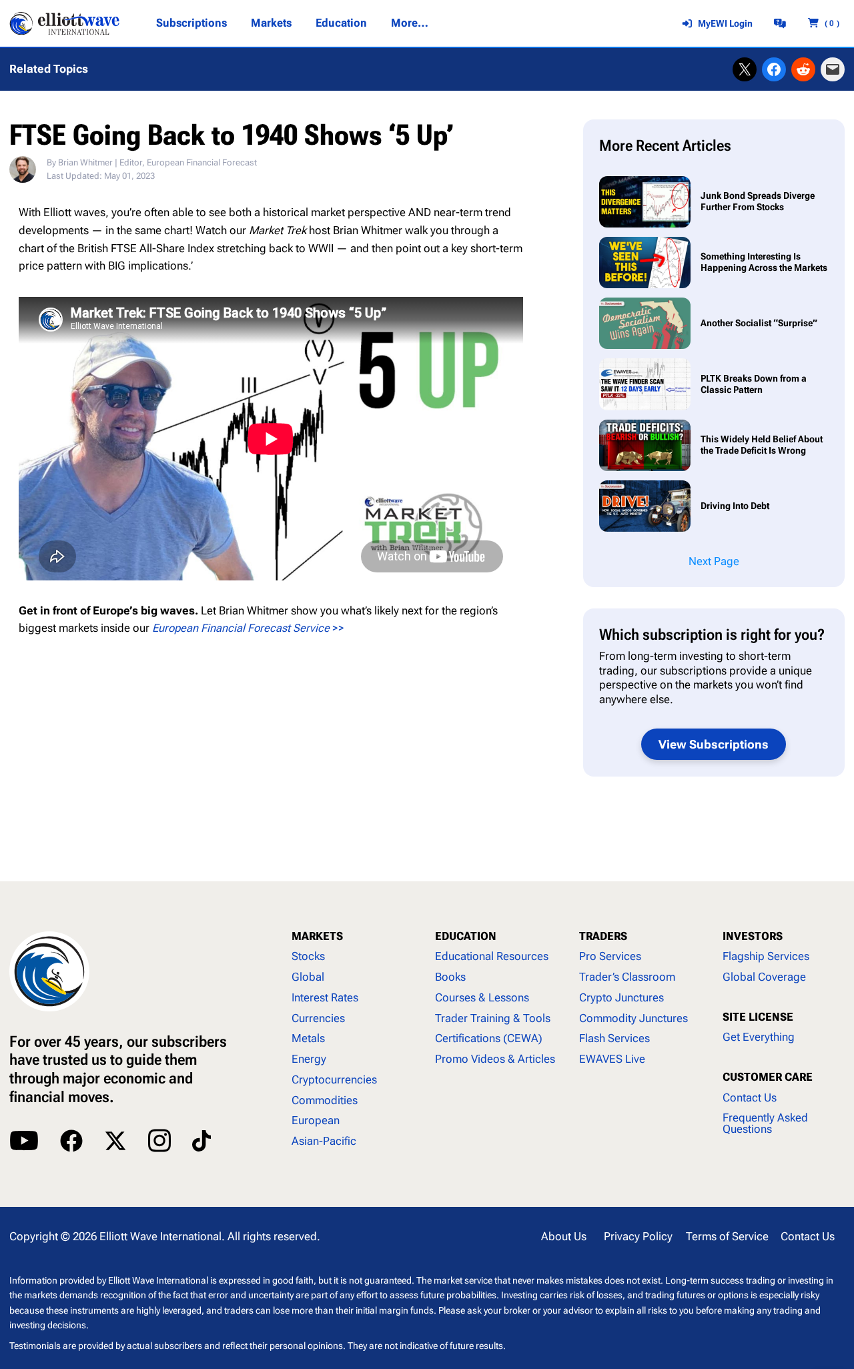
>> (248, 628)
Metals (308, 1038)
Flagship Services (766, 956)
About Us (563, 1236)
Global (308, 977)
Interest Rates (325, 997)
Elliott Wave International (160, 1236)
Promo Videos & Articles (495, 1059)
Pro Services (610, 956)
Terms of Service (727, 1236)
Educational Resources (491, 956)
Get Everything (759, 1037)
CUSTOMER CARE (768, 1077)
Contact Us (750, 1097)
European (316, 1120)
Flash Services (614, 1038)
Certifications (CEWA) (488, 1038)
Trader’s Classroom (627, 977)
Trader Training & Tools (492, 1018)
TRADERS (603, 936)
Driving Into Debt (736, 505)
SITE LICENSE (758, 1017)
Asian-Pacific (324, 1141)
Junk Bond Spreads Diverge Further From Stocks (758, 201)
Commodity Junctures (633, 1018)
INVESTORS (753, 936)
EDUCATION (465, 936)
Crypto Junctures (621, 997)
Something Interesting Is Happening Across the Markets (764, 262)
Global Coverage (764, 977)
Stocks (308, 956)
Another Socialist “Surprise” (759, 323)
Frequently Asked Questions (765, 1123)
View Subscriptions (714, 744)
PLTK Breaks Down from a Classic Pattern (754, 384)
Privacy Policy (638, 1236)
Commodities (325, 1100)
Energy (309, 1059)
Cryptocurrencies (334, 1079)
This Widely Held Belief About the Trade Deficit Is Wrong (762, 445)
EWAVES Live (612, 1059)
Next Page (714, 561)
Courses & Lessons (482, 997)
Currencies (318, 1018)
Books (450, 977)
